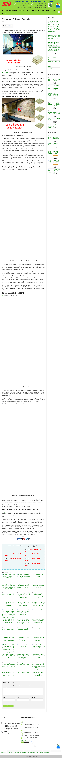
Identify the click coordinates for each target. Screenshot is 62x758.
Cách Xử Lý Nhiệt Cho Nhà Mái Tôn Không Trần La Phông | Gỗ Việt (38, 674)
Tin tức (28, 10)
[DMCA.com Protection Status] (25, 742)
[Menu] (2, 10)
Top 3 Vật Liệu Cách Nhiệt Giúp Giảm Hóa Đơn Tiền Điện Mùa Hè (8, 604)
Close (57, 1)
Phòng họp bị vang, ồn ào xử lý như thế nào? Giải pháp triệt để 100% (38, 656)
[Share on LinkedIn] (27, 539)
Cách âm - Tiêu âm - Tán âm (7, 17)
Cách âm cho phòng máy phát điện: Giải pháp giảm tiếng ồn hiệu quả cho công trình (38, 604)
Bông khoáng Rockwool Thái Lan (33, 752)
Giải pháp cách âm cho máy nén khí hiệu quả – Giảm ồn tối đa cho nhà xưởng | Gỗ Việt (8, 674)
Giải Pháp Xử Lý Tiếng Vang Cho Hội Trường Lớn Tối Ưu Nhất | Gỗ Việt (38, 586)
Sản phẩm (21, 10)
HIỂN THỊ (10, 25)
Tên (4, 697)
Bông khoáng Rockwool (44, 752)
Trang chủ (8, 10)
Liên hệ (47, 10)
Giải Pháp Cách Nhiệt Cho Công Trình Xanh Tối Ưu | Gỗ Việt (8, 656)
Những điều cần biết (25, 740)
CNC (49, 64)
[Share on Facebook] (18, 539)
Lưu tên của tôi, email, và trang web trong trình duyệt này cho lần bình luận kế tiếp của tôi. (24, 703)
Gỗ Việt (3, 512)
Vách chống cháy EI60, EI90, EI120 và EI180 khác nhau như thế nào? (38, 639)
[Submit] (61, 12)
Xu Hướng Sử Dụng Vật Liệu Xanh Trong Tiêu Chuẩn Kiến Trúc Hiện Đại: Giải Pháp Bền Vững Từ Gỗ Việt (54, 29)
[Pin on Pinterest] (24, 539)
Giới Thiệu (14, 10)
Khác (49, 66)
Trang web (33, 697)
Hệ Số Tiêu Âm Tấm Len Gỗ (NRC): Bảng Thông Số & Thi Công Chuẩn (23, 639)
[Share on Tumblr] (29, 539)
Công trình (41, 10)
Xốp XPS (14, 752)
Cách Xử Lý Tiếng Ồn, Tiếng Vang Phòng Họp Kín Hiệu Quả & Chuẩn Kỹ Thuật (23, 604)
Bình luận (5, 686)
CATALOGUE (4, 13)
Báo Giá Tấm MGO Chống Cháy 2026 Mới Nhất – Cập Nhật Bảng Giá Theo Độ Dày (54, 37)
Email (18, 697)
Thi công (34, 10)
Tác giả (53, 10)
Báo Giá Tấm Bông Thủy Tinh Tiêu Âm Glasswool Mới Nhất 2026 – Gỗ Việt (53, 44)
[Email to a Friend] (22, 539)
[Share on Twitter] (20, 539)
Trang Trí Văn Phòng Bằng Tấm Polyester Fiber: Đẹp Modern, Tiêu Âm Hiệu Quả (23, 586)
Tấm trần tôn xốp (9, 752)
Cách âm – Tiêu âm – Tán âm (53, 58)
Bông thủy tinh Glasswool (21, 752)
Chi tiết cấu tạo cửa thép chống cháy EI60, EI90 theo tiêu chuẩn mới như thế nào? (8, 639)
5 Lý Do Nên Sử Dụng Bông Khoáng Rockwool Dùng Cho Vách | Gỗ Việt (53, 23)
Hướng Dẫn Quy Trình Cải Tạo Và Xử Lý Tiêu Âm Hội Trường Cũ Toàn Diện (8, 621)
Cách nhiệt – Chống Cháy (54, 61)
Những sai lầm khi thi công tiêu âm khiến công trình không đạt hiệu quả (38, 621)
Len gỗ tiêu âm (5, 72)
